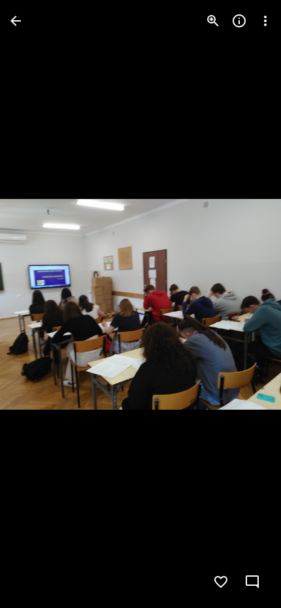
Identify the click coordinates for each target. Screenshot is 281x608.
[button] (36, 304)
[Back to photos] (15, 21)
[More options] (265, 21)
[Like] (221, 582)
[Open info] (239, 21)
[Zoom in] (213, 21)
